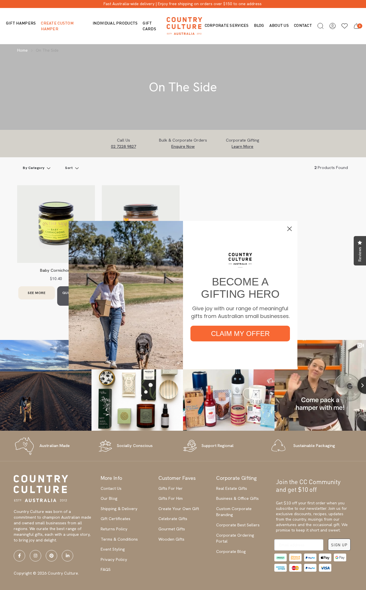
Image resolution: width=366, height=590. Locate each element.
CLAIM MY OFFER (240, 333)
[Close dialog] (290, 229)
